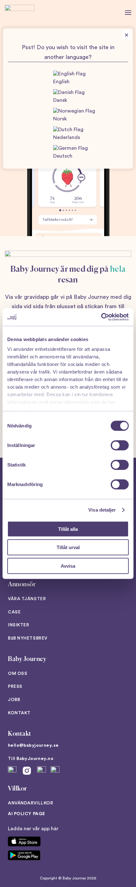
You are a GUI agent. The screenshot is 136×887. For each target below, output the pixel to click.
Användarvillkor (30, 803)
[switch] (120, 445)
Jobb (14, 700)
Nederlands (66, 137)
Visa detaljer (102, 510)
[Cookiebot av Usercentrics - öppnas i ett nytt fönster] (101, 317)
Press (15, 686)
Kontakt (19, 713)
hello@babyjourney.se (33, 745)
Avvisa (68, 565)
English (61, 81)
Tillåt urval (68, 547)
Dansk (60, 100)
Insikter (18, 625)
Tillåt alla (68, 528)
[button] (128, 12)
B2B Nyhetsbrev (27, 638)
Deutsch (62, 156)
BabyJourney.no (34, 759)
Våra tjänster (27, 599)
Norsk (60, 118)
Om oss (17, 673)
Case (14, 612)
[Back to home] (20, 12)
